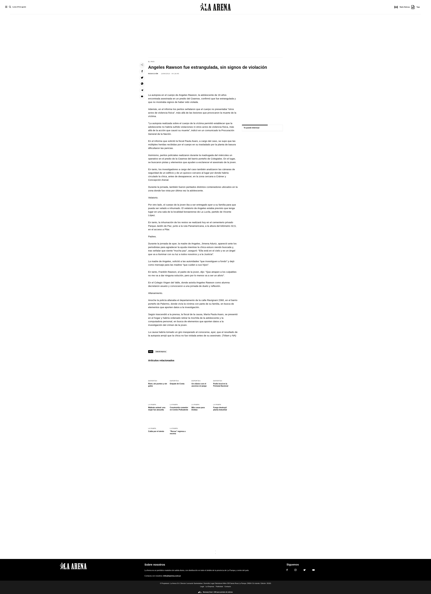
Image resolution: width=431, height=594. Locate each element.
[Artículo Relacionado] (157, 371)
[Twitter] (304, 570)
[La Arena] (215, 7)
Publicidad (219, 586)
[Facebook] (287, 570)
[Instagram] (295, 570)
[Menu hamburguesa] (6, 7)
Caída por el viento (156, 431)
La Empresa (210, 586)
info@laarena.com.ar (172, 576)
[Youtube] (313, 570)
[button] (142, 71)
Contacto (227, 586)
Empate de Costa (177, 384)
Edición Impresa (161, 351)
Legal (202, 586)
